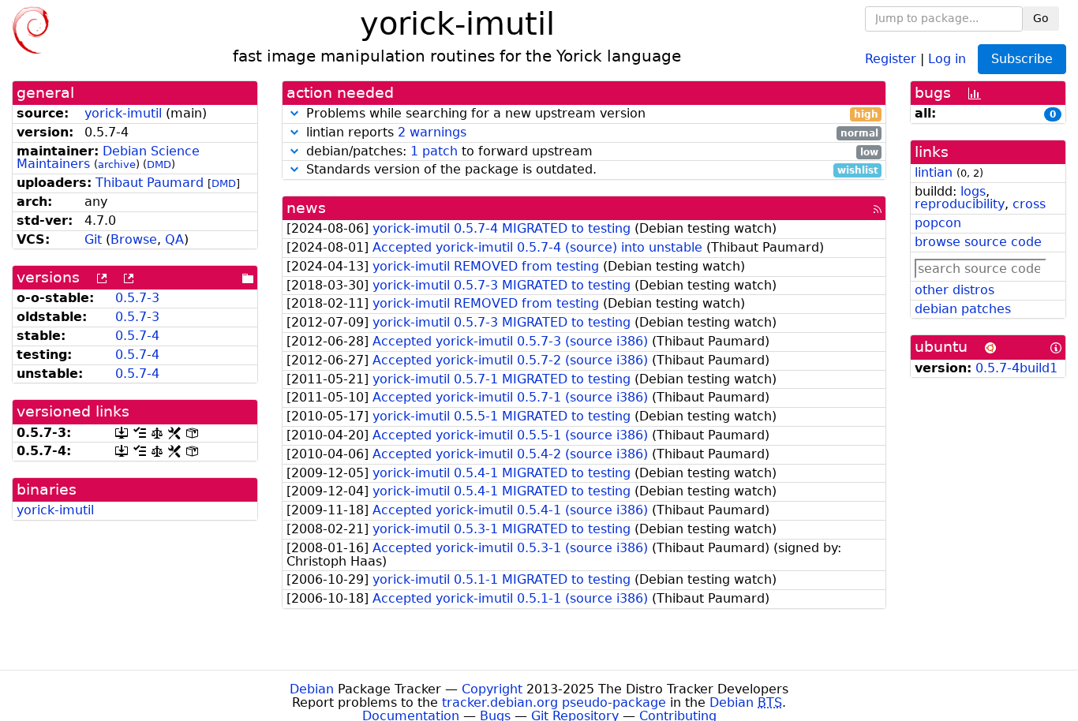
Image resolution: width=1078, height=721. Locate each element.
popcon (938, 222)
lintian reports (590, 133)
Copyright (492, 689)
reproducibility (960, 203)
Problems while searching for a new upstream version (590, 114)
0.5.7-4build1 (1016, 367)
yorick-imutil (123, 113)
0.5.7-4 (137, 335)
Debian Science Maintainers (108, 158)
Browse (133, 239)
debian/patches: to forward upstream (590, 152)
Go (1041, 18)
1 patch (434, 151)
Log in (947, 57)
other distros (954, 289)
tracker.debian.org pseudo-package (554, 702)
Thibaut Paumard (149, 182)
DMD (159, 164)
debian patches (963, 308)
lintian (934, 172)
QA (174, 239)
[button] (294, 113)
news (306, 208)
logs (973, 191)
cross (1029, 203)
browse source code (978, 241)
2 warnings (432, 132)
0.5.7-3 (137, 297)
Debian (312, 689)
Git (93, 239)
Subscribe (1022, 58)
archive (117, 164)
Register (890, 57)
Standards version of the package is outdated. (590, 170)
